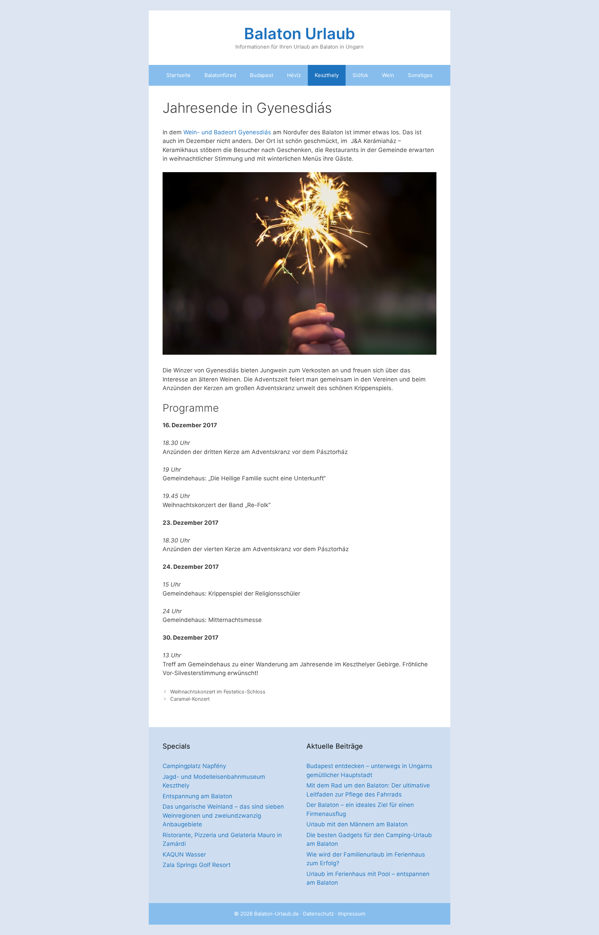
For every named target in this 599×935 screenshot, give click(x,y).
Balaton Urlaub (299, 33)
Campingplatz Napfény (194, 766)
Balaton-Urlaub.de (276, 913)
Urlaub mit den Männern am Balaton (357, 824)
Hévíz (294, 75)
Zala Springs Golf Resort (197, 864)
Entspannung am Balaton (197, 796)
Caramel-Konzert (190, 699)
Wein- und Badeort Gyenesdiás (227, 132)
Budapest (261, 75)
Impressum (351, 913)
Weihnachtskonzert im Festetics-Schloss (218, 691)
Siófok (360, 75)
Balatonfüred (220, 75)
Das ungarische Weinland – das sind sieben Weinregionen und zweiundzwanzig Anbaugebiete (223, 815)
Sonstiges (420, 75)
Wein (388, 75)
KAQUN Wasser (184, 854)
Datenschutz (318, 913)
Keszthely (327, 75)
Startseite (178, 75)
